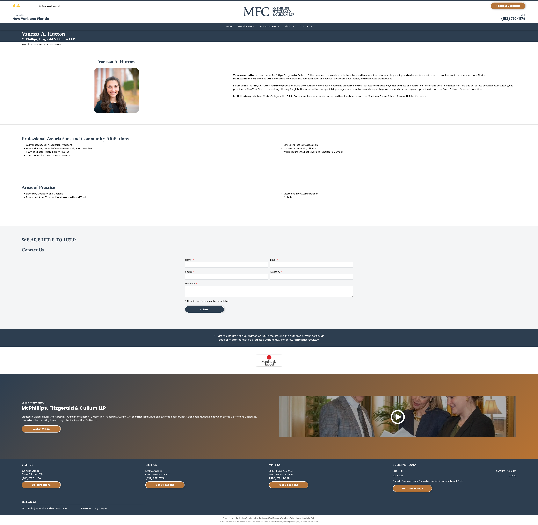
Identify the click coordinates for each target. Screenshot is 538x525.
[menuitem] (229, 26)
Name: (188, 259)
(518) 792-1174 (513, 18)
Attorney (275, 271)
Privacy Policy (228, 518)
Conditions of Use (265, 518)
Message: (190, 283)
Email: (273, 259)
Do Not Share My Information (247, 518)
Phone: (189, 271)
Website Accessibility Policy (305, 518)
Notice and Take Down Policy (283, 518)
